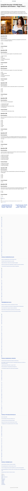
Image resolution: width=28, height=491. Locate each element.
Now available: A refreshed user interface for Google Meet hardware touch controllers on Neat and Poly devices (13, 363)
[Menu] (1, 1)
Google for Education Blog (8, 414)
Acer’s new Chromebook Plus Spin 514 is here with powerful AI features (11, 311)
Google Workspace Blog (7, 257)
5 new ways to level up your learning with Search (8, 420)
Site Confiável (3, 484)
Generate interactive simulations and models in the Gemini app (9, 360)
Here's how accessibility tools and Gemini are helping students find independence (12, 306)
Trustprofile (3, 479)
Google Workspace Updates (8, 358)
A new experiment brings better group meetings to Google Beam (10, 266)
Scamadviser (3, 478)
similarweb (2, 483)
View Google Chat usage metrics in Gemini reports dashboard (9, 368)
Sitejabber (2, 480)
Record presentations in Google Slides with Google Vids (8, 366)
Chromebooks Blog (6, 302)
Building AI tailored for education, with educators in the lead (9, 304)
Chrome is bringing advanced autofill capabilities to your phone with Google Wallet (12, 467)
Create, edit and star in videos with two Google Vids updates (9, 262)
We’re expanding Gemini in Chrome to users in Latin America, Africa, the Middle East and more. (13, 470)
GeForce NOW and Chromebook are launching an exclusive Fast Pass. (10, 309)
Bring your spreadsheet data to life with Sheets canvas (8, 259)
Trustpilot (2, 482)
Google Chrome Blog (6, 462)
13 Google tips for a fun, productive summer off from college (9, 423)
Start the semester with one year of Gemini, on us (8, 418)
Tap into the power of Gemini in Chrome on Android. (8, 464)
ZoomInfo (2, 481)
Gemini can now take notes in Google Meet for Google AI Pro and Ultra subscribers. (12, 264)
